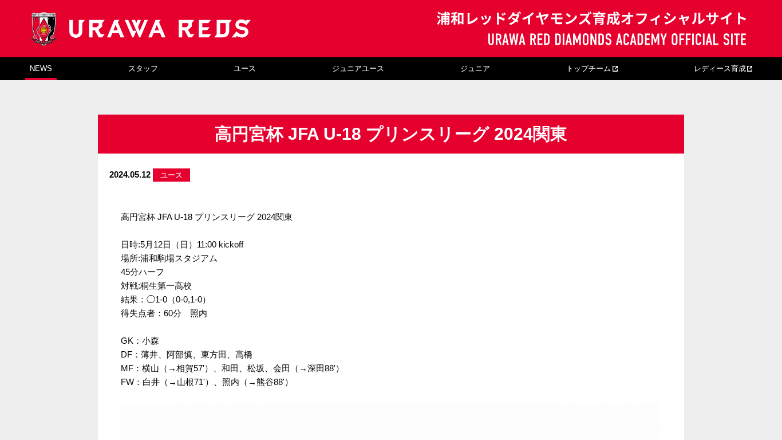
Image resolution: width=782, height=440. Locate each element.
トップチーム (588, 68)
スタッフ (143, 68)
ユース (245, 68)
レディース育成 (720, 68)
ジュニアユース (358, 68)
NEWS (41, 68)
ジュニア (475, 68)
